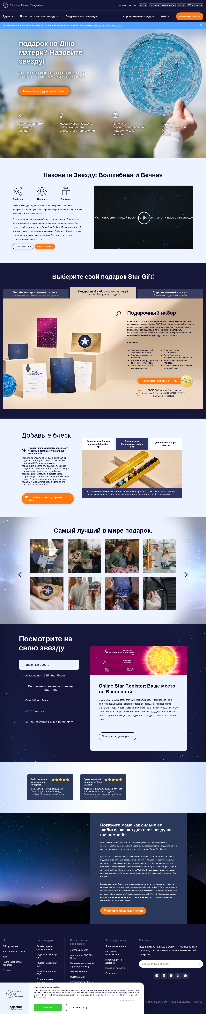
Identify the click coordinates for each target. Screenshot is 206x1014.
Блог (141, 5)
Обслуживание (124, 5)
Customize (78, 1007)
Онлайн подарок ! (36, 294)
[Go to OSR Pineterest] (185, 976)
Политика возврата (115, 968)
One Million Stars (36, 700)
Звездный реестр (37, 664)
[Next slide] (186, 575)
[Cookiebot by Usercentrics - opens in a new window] (15, 1008)
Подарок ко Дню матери (161, 5)
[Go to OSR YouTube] (178, 976)
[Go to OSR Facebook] (171, 976)
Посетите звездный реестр (117, 736)
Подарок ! (170, 294)
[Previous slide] (20, 575)
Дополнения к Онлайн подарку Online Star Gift (98, 444)
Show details (126, 1000)
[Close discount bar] (201, 25)
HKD (180, 5)
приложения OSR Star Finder (45, 675)
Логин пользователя (115, 946)
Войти (165, 16)
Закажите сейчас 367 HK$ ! (160, 380)
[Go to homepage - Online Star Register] (23, 5)
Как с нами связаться (14, 951)
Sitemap (198, 1002)
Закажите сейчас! (45, 246)
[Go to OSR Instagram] (157, 976)
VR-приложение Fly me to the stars (49, 721)
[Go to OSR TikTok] (164, 976)
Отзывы (7, 970)
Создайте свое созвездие (82, 16)
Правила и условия (180, 1002)
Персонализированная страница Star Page (51, 688)
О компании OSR (23, 246)
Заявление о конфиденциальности (149, 1002)
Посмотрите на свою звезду (37, 16)
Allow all (47, 1007)
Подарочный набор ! (103, 293)
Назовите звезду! (189, 16)
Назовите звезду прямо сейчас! (44, 91)
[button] (85, 474)
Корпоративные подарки (138, 16)
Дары (6, 16)
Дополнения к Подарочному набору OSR (132, 444)
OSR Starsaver (35, 711)
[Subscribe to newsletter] (199, 964)
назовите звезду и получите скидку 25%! (103, 25)
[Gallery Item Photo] (46, 556)
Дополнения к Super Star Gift (165, 444)
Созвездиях (111, 973)
